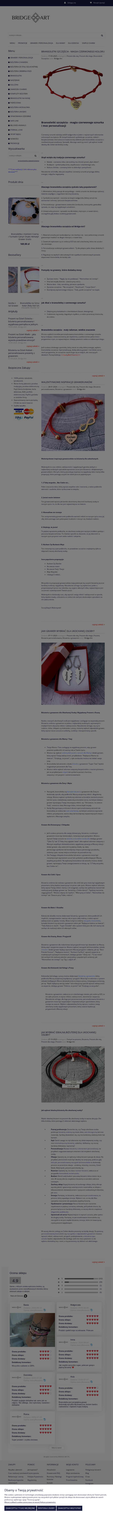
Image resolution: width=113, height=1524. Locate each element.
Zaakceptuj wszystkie (69, 1508)
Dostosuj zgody (46, 1508)
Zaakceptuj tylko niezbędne (20, 1508)
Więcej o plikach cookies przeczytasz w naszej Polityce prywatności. (30, 1502)
